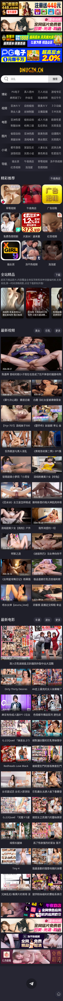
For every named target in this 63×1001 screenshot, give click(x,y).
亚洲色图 (29, 133)
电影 (4, 122)
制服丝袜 (15, 125)
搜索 (55, 79)
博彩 (4, 94)
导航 (4, 164)
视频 (4, 108)
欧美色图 (43, 133)
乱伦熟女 (43, 125)
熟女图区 (43, 139)
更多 (57, 330)
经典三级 (29, 125)
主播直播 (43, 111)
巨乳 (47, 330)
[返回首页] (58, 994)
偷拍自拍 (29, 119)
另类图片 (56, 139)
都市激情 (15, 147)
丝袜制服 (29, 111)
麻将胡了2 (15, 97)
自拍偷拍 (29, 105)
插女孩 (15, 161)
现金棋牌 (43, 97)
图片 (4, 136)
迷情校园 (15, 153)
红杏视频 (15, 167)
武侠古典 (56, 147)
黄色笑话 (43, 153)
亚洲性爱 (15, 119)
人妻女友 (43, 147)
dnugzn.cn (31, 70)
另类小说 (29, 153)
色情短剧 (43, 167)
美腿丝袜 (15, 139)
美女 (37, 330)
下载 (57, 274)
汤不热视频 (56, 161)
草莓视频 (43, 161)
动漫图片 (56, 133)
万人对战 (43, 91)
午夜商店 (29, 161)
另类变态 (56, 125)
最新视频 (8, 330)
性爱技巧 (56, 153)
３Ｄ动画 (56, 105)
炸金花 (29, 97)
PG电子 (16, 91)
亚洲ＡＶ (15, 105)
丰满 (37, 619)
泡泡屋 (29, 167)
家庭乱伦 (29, 147)
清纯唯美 (29, 139)
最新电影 (8, 619)
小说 (4, 150)
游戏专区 (56, 91)
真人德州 (29, 91)
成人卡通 (43, 119)
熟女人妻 (15, 111)
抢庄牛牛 (56, 97)
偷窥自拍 (15, 133)
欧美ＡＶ (43, 105)
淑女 (47, 619)
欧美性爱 (56, 119)
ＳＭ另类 (56, 111)
